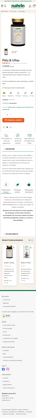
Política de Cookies (21, 414)
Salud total (12, 99)
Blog (4, 354)
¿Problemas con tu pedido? (10, 338)
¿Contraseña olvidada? (9, 306)
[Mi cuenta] (30, 6)
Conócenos (6, 381)
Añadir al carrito (15, 120)
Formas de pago (7, 328)
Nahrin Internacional (8, 388)
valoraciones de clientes (19, 63)
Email (7, 127)
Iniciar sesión (6, 300)
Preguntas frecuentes (9, 341)
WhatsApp (10, 127)
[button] (2, 6)
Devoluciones (7, 335)
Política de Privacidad (8, 414)
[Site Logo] (18, 6)
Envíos (5, 332)
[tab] (6, 187)
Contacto (5, 378)
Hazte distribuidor (8, 357)
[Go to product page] (9, 252)
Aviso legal (29, 412)
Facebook (3, 127)
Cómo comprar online (9, 325)
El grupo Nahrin (7, 384)
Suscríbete (6, 350)
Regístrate (6, 303)
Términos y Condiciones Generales (12, 360)
